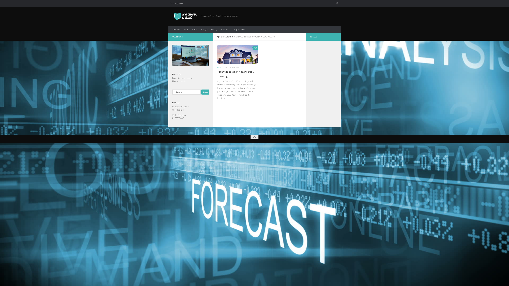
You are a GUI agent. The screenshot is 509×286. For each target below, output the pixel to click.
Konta (194, 29)
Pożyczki (224, 29)
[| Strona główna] (185, 16)
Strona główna (176, 3)
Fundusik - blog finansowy (182, 78)
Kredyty (204, 29)
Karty (186, 29)
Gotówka (176, 29)
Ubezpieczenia (238, 29)
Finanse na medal (179, 81)
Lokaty (214, 29)
